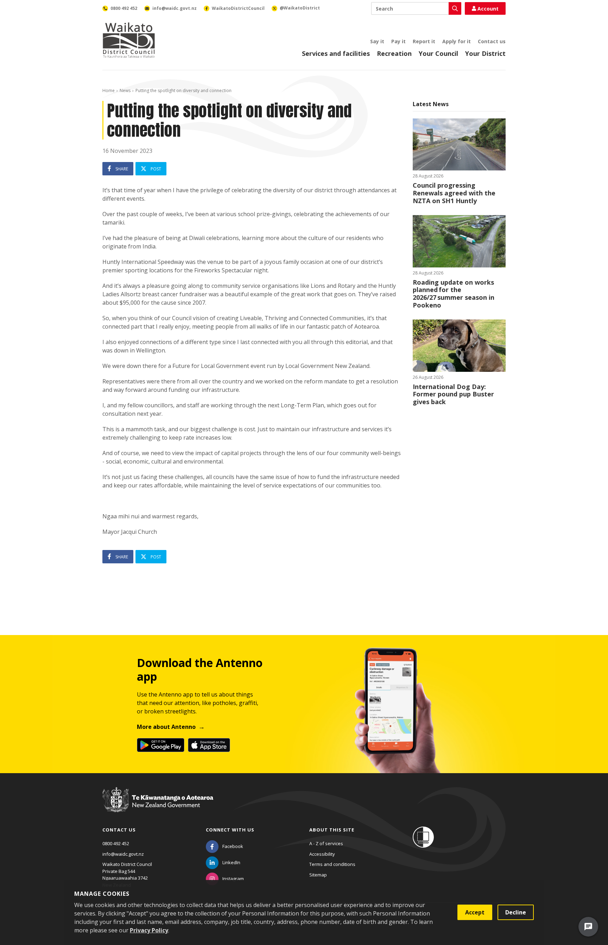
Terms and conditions (332, 864)
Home (108, 90)
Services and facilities (336, 53)
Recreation (394, 53)
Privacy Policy (149, 930)
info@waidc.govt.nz (123, 854)
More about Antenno (166, 727)
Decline (515, 912)
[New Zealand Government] (157, 806)
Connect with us (230, 830)
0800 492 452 (115, 843)
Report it (424, 41)
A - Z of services (326, 843)
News (125, 90)
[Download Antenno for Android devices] (160, 745)
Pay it (398, 41)
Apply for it (456, 41)
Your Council (438, 53)
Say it (377, 41)
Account (488, 8)
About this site (331, 830)
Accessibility (322, 854)
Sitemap (318, 875)
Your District (485, 53)
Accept (474, 912)
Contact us (492, 41)
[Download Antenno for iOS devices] (209, 745)
